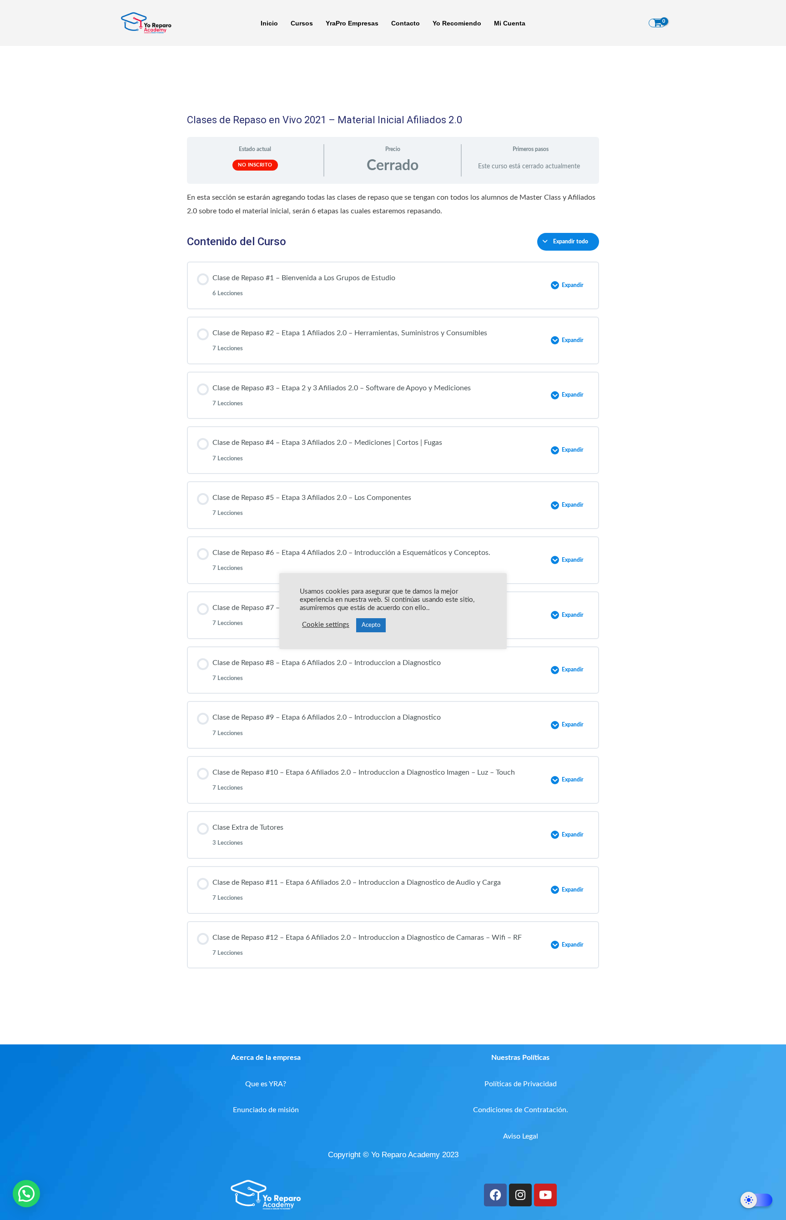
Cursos (302, 23)
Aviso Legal (520, 1136)
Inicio (269, 23)
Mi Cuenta (509, 23)
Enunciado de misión (266, 1110)
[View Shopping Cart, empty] (657, 23)
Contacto (405, 23)
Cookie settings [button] (325, 624)
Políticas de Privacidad (520, 1084)
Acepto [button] (371, 625)
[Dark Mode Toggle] (756, 1200)
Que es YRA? (265, 1084)
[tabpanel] (393, 204)
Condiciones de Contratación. (520, 1110)
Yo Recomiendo (457, 23)
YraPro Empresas (352, 23)
